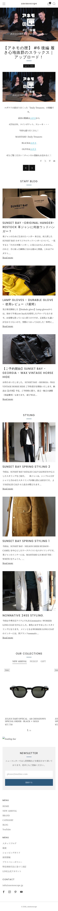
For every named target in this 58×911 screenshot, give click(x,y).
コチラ (33, 118)
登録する (29, 782)
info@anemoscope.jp (13, 885)
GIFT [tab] (43, 661)
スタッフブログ (9, 843)
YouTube (7, 829)
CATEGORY (8, 820)
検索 (4, 848)
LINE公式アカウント (12, 871)
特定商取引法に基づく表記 (14, 866)
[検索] (54, 3)
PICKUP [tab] (34, 661)
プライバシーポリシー (12, 862)
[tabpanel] (29, 696)
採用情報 (6, 857)
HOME (6, 806)
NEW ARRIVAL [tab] (19, 661)
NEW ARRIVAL (10, 810)
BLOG (5, 824)
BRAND (6, 815)
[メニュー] (4, 3)
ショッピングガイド (11, 852)
